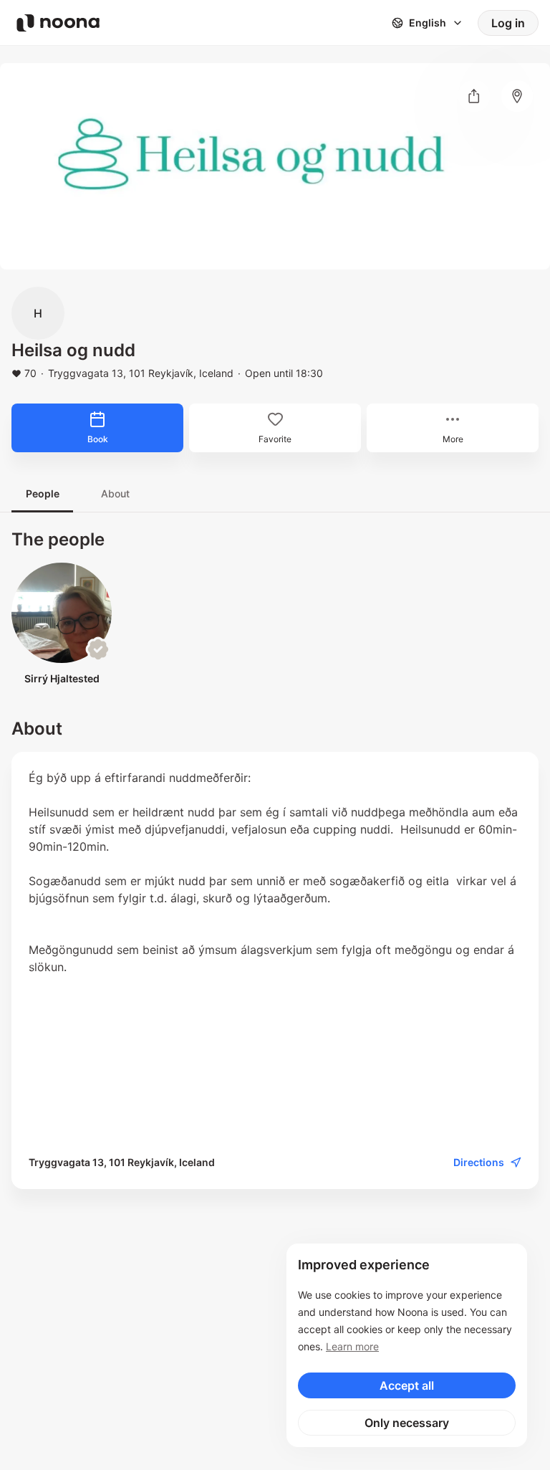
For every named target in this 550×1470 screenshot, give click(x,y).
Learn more (352, 1346)
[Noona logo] (58, 23)
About (115, 493)
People (42, 493)
